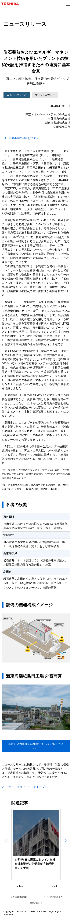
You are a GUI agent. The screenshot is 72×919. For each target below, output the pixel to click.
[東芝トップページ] (11, 4)
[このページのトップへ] (65, 914)
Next (66, 844)
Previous (5, 844)
